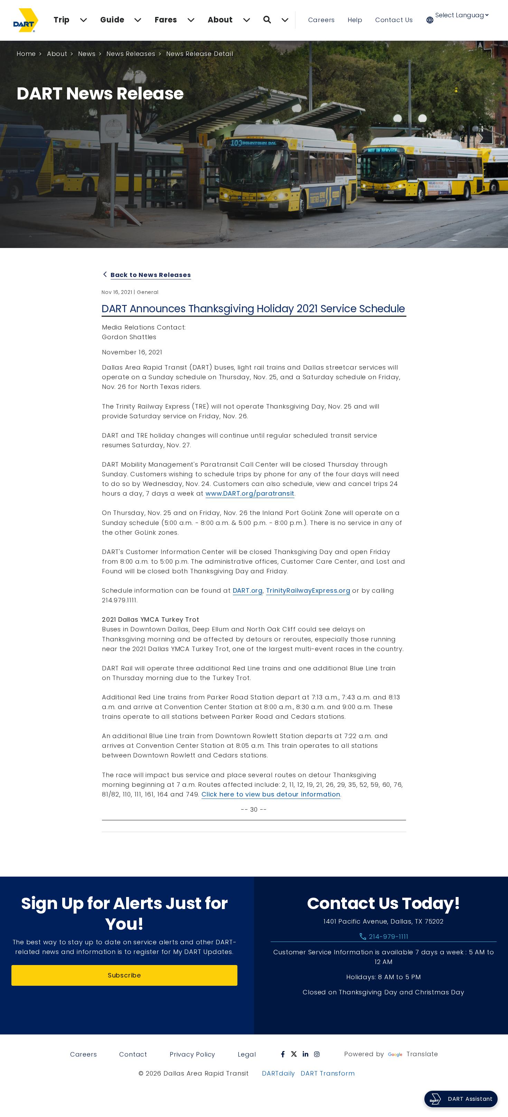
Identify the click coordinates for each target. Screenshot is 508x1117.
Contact (133, 1054)
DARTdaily (278, 1073)
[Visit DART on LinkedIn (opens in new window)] (305, 1054)
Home (26, 53)
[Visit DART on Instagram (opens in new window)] (317, 1054)
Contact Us (394, 20)
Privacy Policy (192, 1054)
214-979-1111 (383, 937)
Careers (321, 20)
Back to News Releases (151, 274)
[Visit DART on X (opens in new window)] (294, 1054)
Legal (247, 1054)
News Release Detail (199, 53)
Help (355, 20)
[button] (462, 20)
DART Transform (328, 1073)
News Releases (130, 53)
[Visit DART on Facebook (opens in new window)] (283, 1054)
